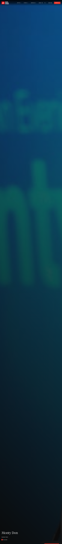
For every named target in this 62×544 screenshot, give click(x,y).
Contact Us (57, 2)
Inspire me (33, 2)
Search (41, 2)
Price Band (5, 539)
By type (19, 2)
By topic (26, 2)
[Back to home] (5, 3)
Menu (51, 2)
